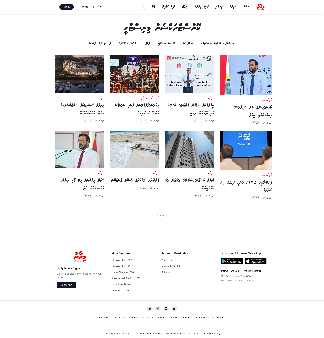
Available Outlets (171, 266)
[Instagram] (166, 308)
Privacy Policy (173, 333)
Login (66, 6)
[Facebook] (158, 308)
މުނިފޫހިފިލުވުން (201, 6)
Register (84, 6)
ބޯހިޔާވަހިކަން (266, 100)
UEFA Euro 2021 (120, 290)
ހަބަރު (246, 6)
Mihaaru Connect (155, 317)
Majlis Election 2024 (122, 272)
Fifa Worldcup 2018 (122, 266)
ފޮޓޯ (153, 6)
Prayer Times (202, 317)
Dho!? (118, 317)
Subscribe (66, 284)
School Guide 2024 (121, 284)
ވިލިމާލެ (101, 98)
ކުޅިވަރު (232, 6)
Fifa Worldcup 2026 (122, 260)
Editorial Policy (212, 333)
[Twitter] (150, 308)
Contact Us (222, 317)
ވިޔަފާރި (219, 6)
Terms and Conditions (150, 333)
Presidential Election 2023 (126, 278)
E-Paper (166, 272)
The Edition (102, 317)
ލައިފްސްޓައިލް (169, 6)
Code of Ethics (192, 333)
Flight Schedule (180, 317)
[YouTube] (174, 308)
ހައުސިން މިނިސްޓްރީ (150, 98)
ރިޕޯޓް (185, 6)
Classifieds (134, 317)
